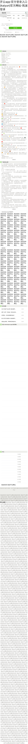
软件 (14, 15)
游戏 (18, 15)
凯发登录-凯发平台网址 (9, 18)
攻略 (18, 18)
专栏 (14, 18)
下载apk (5, 28)
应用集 (23, 15)
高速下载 (15, 27)
